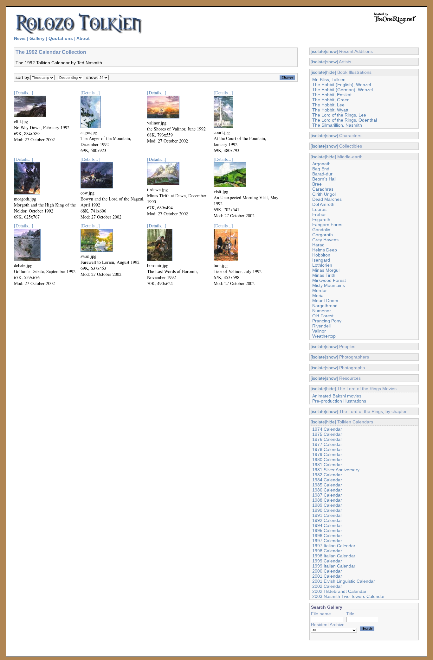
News (20, 38)
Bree (317, 184)
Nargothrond (325, 305)
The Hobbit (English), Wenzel (341, 84)
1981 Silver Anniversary (335, 469)
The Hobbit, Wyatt (330, 109)
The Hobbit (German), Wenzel (342, 89)
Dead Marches (327, 199)
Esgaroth (321, 219)
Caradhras (322, 189)
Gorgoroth (322, 234)
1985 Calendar (327, 484)
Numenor (321, 310)
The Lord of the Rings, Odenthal (344, 120)
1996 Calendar (327, 535)
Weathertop (324, 336)
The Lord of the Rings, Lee (339, 114)
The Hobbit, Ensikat (332, 94)
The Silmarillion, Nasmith (337, 125)
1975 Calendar (327, 434)
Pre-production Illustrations (339, 400)
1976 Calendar (327, 439)
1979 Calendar (327, 454)
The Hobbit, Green (331, 99)
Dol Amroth (323, 204)
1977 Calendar (327, 444)
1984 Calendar (327, 479)
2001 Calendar (327, 576)
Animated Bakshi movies (336, 395)
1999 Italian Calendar (333, 565)
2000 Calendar (327, 571)
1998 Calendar (327, 550)
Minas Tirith (323, 275)
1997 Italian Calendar (333, 545)
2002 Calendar (327, 586)
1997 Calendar (327, 540)
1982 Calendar (327, 474)
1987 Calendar (327, 495)
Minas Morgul (325, 270)
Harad (318, 244)
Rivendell (321, 325)
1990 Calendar (327, 510)
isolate (318, 51)
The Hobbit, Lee (328, 104)
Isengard (321, 260)
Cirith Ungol (324, 194)
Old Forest (322, 315)
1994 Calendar (327, 525)
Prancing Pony (326, 320)
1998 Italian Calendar (333, 555)
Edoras (319, 209)
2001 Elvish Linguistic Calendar (343, 581)
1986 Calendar (327, 489)
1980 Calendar (327, 459)
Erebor (319, 214)
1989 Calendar (327, 505)
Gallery (37, 38)
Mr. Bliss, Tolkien (329, 79)
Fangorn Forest (328, 224)
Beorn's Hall (324, 178)
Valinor (319, 330)
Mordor (319, 290)
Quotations (60, 38)
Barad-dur (322, 173)
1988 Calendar (327, 500)
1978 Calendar (327, 449)
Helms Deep (324, 249)
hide (330, 72)
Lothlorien (322, 265)
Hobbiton (321, 254)
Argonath (321, 163)
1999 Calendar (327, 560)
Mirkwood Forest (329, 280)
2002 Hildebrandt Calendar (339, 591)
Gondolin (321, 229)
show (331, 51)
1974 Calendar (327, 429)
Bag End (320, 168)
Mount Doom (325, 300)
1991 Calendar (327, 515)
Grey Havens (325, 239)
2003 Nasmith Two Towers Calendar (348, 596)
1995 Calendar (327, 530)
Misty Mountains (328, 285)
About (83, 38)
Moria (318, 295)
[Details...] (23, 93)
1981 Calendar (327, 464)
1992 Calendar (327, 520)
